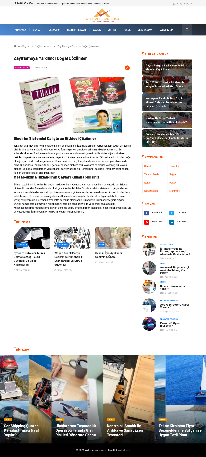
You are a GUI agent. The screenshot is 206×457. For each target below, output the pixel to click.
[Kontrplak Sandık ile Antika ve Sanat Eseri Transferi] (128, 399)
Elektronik (166, 30)
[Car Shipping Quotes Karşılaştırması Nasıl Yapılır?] (26, 399)
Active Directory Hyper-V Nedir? (175, 306)
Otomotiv (63, 245)
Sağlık (97, 30)
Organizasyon (166, 245)
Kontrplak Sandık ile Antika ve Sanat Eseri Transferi (125, 430)
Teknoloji (53, 30)
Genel (36, 30)
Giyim (101, 245)
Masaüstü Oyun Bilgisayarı (170, 324)
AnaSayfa (20, 30)
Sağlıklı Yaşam (43, 46)
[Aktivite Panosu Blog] (103, 15)
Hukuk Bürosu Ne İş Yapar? (172, 287)
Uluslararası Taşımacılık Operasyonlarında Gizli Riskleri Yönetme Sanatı (76, 430)
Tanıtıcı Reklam (76, 30)
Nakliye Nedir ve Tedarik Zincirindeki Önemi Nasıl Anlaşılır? (64, 3)
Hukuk (127, 30)
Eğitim (112, 30)
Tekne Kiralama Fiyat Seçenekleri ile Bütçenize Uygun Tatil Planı (180, 430)
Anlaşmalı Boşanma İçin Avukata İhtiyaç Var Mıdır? (175, 269)
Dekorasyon (145, 30)
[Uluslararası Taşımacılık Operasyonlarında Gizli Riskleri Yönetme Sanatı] (77, 399)
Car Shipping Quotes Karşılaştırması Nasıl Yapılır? (21, 430)
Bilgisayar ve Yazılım (169, 301)
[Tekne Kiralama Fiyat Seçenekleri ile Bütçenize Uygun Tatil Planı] (180, 399)
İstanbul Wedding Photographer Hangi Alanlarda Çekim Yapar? (175, 251)
